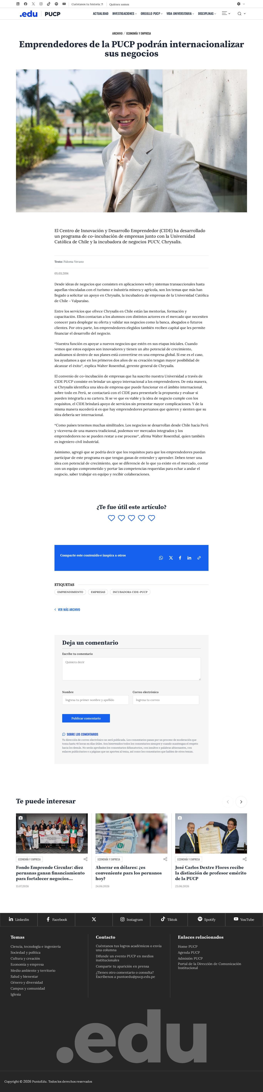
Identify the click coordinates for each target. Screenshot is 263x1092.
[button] (228, 802)
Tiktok (172, 919)
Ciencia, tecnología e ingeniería (36, 946)
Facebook (59, 919)
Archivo (117, 33)
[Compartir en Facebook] (180, 558)
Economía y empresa (138, 33)
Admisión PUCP (190, 958)
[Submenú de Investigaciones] (136, 14)
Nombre (68, 692)
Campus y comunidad (28, 988)
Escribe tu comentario (77, 654)
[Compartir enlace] (85, 859)
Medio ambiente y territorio (33, 970)
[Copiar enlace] (199, 558)
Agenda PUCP (189, 952)
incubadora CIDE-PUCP (130, 592)
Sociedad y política (25, 952)
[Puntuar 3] (131, 518)
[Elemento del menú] (226, 13)
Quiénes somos (119, 4)
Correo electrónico (146, 692)
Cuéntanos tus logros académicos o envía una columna (129, 948)
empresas (98, 592)
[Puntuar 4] (141, 518)
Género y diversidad (27, 982)
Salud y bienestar (24, 976)
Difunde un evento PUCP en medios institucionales (124, 958)
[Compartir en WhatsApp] (161, 558)
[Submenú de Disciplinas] (215, 14)
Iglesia (16, 994)
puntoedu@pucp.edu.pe (136, 976)
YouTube (247, 919)
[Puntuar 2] (121, 518)
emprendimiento (70, 592)
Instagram (135, 919)
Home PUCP (188, 946)
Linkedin (22, 919)
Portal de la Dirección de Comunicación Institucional (209, 966)
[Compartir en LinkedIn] (189, 558)
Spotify (209, 919)
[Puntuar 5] (151, 518)
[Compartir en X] (171, 558)
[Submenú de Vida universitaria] (193, 14)
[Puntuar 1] (111, 518)
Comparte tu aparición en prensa (122, 966)
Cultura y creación (25, 958)
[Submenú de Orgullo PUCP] (162, 14)
